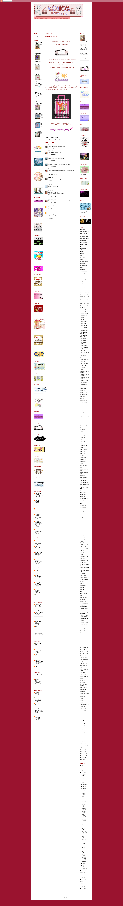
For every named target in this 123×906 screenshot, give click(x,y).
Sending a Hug (82, 649)
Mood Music (82, 575)
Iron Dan (81, 496)
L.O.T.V (81, 520)
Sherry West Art (83, 657)
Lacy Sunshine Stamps (84, 522)
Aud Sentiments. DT (83, 248)
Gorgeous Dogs (83, 449)
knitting (81, 517)
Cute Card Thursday (39, 612)
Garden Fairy (83, 823)
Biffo (81, 267)
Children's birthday (83, 303)
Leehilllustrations (83, 531)
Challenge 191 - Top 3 (39, 572)
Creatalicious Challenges (37, 515)
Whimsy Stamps (83, 753)
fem (80, 410)
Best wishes (82, 263)
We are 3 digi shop (83, 745)
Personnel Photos (83, 618)
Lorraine (49, 177)
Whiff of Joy (82, 751)
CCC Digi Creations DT (84, 296)
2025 (82, 765)
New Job (81, 589)
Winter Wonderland (38, 633)
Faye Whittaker (83, 408)
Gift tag (81, 439)
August (84, 784)
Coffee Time (82, 319)
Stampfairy (82, 678)
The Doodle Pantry (83, 714)
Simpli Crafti (37, 83)
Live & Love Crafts (83, 548)
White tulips (83, 837)
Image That (82, 492)
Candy (81, 290)
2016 (82, 877)
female (81, 412)
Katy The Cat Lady (84, 799)
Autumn (81, 253)
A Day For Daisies (83, 231)
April (84, 791)
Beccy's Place (82, 259)
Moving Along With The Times (38, 571)
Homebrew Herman (84, 829)
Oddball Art (82, 595)
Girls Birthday (82, 445)
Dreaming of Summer (41, 133)
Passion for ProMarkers (37, 541)
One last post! (37, 613)
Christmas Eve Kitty (84, 842)
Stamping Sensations (39, 674)
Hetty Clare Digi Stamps (84, 472)
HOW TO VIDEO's (44, 18)
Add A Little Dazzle (83, 238)
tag (80, 698)
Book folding (82, 275)
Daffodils (84, 861)
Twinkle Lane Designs (84, 739)
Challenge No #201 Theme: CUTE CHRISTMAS (38, 524)
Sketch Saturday (38, 654)
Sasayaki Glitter (83, 643)
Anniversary (82, 244)
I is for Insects (37, 623)
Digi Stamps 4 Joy (83, 380)
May (83, 790)
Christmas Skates (84, 820)
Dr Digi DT (82, 392)
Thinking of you (83, 723)
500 (35, 511)
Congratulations (83, 323)
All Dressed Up (83, 242)
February (84, 865)
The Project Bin (83, 718)
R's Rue (49, 211)
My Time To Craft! (38, 552)
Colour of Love (83, 321)
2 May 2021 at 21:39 (52, 215)
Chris (49, 168)
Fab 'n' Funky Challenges (37, 583)
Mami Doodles (82, 558)
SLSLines (81, 661)
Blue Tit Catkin (84, 845)
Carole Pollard (50, 199)
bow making (82, 279)
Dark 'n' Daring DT (83, 359)
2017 (82, 875)
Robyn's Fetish (82, 637)
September (84, 781)
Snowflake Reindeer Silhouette (84, 833)
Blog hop (81, 273)
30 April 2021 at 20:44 (52, 182)
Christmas (82, 311)
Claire (49, 184)
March (84, 863)
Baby (81, 255)
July (83, 786)
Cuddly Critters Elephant (84, 816)
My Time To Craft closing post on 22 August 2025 (38, 554)
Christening (82, 309)
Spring (81, 667)
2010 (82, 888)
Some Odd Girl (83, 663)
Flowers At (82, 421)
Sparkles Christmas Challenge (38, 704)
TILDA (81, 732)
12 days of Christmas (84, 825)
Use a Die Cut (37, 651)
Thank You (82, 708)
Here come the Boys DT (84, 469)
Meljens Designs (83, 562)
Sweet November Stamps (84, 693)
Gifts (81, 443)
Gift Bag (81, 435)
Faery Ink (82, 404)
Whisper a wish (84, 812)
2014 (82, 881)
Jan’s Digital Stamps (84, 498)
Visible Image (82, 743)
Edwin (81, 398)
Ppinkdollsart (82, 626)
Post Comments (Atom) (64, 227)
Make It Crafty (82, 554)
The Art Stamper (83, 710)
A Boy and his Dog (84, 809)
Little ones (82, 546)
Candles (81, 288)
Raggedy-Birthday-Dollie (84, 858)
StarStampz (82, 682)
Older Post (75, 223)
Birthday (81, 269)
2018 (82, 874)
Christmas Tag (82, 315)
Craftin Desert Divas (84, 330)
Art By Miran (82, 246)
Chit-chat (81, 307)
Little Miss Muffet (83, 544)
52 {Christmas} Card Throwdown (39, 698)
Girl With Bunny (84, 802)
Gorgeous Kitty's (83, 453)
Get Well (81, 433)
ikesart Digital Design (84, 487)
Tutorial (81, 737)
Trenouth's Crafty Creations (38, 104)
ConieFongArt (82, 325)
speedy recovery (83, 665)
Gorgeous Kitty (82, 451)
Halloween (82, 459)
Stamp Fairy (82, 672)
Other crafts (82, 601)
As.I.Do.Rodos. (84, 41)
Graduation (82, 457)
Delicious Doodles (83, 363)
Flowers (81, 419)
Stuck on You (37, 693)
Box (80, 281)
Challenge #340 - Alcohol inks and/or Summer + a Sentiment (39, 608)
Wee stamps (82, 749)
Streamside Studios (83, 687)
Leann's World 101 (83, 527)
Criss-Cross (82, 350)
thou (81, 727)
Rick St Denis (82, 636)
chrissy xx (50, 190)
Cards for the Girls (83, 292)
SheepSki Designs (83, 651)
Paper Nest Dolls (83, 603)
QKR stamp (82, 632)
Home (36, 18)
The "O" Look (83, 855)
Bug (81, 283)
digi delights (82, 367)
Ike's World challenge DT (84, 484)
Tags (81, 700)
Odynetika (82, 599)
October (84, 779)
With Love (82, 759)
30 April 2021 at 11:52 (52, 166)
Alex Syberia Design (83, 240)
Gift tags (81, 441)
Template (81, 706)
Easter (81, 396)
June (83, 788)
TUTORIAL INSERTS (64, 18)
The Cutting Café (83, 712)
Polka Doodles (82, 624)
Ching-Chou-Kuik (83, 305)
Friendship (82, 429)
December (84, 774)
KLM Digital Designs (84, 515)
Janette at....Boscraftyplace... (39, 93)
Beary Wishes (82, 257)
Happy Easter (84, 852)
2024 (82, 767)
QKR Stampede (83, 634)
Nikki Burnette (82, 593)
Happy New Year (83, 465)
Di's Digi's (82, 365)
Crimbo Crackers (38, 716)
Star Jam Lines (62, 139)
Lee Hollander (82, 529)
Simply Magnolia (38, 666)
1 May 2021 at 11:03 (52, 196)
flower (81, 417)
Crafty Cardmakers (38, 529)
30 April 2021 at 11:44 (52, 160)
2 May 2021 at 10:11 (52, 202)
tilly (48, 156)
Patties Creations (83, 608)
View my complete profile (84, 58)
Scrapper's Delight (83, 647)
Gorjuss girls (82, 455)
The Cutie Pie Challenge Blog (38, 522)
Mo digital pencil (83, 573)
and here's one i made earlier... (38, 74)
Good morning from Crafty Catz (41, 125)
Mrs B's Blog (37, 64)
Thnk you (81, 725)
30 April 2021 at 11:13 (52, 154)
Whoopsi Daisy (83, 755)
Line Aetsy (82, 537)
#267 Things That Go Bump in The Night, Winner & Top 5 (38, 531)
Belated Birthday (83, 261)
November (84, 777)
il (80, 490)
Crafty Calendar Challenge (38, 494)
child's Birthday (83, 301)
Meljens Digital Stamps (84, 564)
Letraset (81, 535)
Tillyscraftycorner (38, 122)
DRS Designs (82, 394)
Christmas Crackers (83, 313)
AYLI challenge (41, 85)
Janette (49, 144)
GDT (81, 431)
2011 (82, 886)
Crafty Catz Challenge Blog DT (53, 139)
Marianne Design (83, 560)
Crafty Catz (37, 626)
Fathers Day (82, 406)
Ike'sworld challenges (37, 560)
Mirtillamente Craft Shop (84, 570)
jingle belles (37, 692)
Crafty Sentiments (83, 340)
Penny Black (82, 610)
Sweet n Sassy (82, 691)
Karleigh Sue (82, 509)
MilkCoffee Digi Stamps (84, 567)
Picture (81, 620)
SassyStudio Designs (83, 645)
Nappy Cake (82, 583)
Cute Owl (84, 839)
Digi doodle (82, 369)
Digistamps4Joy (83, 382)
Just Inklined (82, 507)
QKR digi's (82, 630)
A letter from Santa (83, 805)
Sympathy (82, 696)
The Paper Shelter (38, 589)
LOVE (81, 552)
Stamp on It (82, 674)
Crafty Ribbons (83, 338)
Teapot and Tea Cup (83, 704)
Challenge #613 (38, 548)
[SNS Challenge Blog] (40, 441)
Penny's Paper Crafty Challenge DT (84, 616)
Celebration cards (83, 299)
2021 (82, 772)
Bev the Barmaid (83, 265)
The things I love (38, 131)
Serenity (83, 796)
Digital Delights (83, 384)
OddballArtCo (82, 597)
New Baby (82, 585)
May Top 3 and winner (39, 675)
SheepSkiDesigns (83, 653)
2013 (82, 883)
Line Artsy (82, 539)
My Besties (82, 581)
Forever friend (82, 425)
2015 (82, 879)
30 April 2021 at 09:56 (52, 148)
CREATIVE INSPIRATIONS (38, 576)
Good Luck (82, 447)
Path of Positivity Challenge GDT (83, 606)
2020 (82, 870)
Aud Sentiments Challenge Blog (38, 605)
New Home (82, 587)
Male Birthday (82, 556)
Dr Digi (81, 390)
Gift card (81, 437)
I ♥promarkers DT (83, 482)
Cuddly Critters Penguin (84, 352)
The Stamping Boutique (84, 720)
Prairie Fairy (82, 628)
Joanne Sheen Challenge (84, 502)
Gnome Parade (84, 794)
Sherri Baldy (82, 655)
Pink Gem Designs (83, 622)
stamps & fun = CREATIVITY (38, 509)
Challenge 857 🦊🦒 (39, 645)
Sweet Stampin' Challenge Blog (38, 650)
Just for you (82, 505)
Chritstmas (82, 317)
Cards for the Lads (83, 294)
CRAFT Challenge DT (84, 327)
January (84, 868)
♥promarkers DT (83, 229)
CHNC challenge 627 (38, 662)
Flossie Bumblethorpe (84, 848)
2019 (82, 872)
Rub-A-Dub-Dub (83, 639)
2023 (82, 768)
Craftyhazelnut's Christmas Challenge (39, 661)
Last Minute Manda (83, 526)
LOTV (81, 550)
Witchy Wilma (82, 757)
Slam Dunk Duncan (83, 659)
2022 (82, 770)
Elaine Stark (50, 150)
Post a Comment (50, 218)
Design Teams (54, 18)
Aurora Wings (82, 251)
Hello (81, 467)
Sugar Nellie (82, 689)
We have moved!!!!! (38, 667)
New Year (81, 591)
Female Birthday (83, 414)
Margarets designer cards (52, 205)
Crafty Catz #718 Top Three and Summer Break (38, 629)
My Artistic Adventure (84, 579)
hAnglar (81, 463)
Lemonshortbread (83, 533)
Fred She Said (82, 427)
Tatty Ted (81, 702)
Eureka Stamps (82, 400)
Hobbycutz (82, 475)
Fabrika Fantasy (83, 402)
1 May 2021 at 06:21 (52, 188)
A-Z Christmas (82, 236)
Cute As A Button (83, 355)
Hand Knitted (82, 461)
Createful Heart (83, 345)
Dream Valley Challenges (37, 501)
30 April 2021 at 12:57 (52, 174)
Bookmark (82, 277)
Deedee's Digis (82, 361)
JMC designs (82, 500)
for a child (82, 423)
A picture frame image (84, 233)
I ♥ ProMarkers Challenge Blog (38, 547)
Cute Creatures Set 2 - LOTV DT (41, 68)
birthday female (83, 271)
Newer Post (48, 223)
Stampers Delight (83, 676)
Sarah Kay (82, 641)
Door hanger (82, 388)
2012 (82, 884)
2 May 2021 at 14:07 (52, 208)
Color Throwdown (38, 594)
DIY (81, 386)
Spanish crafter (38, 113)
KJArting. (82, 513)
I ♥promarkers (82, 480)
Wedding (81, 747)
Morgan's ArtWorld (83, 577)
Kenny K (81, 511)
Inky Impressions (83, 494)
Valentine (81, 741)
